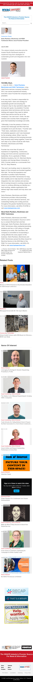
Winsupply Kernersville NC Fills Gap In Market (13, 311)
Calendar (10, 665)
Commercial (3, 333)
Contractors (4, 36)
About (9, 667)
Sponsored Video (5, 496)
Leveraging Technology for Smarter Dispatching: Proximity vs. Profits (15, 370)
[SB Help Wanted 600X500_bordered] (16, 613)
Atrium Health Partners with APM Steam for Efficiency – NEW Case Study (16, 336)
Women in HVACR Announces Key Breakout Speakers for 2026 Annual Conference (16, 285)
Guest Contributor (6, 394)
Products (3, 669)
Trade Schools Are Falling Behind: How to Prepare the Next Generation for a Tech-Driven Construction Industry (16, 423)
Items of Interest (5, 368)
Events (2, 282)
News (2, 667)
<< (8, 252)
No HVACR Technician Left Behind (11, 576)
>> (24, 250)
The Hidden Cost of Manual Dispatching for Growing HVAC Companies (16, 397)
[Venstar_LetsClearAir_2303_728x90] (16, 647)
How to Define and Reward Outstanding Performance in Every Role (12, 449)
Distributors (3, 308)
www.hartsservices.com (12, 208)
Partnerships (10, 333)
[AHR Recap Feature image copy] (16, 594)
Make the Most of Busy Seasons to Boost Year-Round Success (14, 525)
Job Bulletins (13, 672)
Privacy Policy (28, 672)
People (10, 36)
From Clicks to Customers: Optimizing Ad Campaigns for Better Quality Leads (13, 551)
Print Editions (5, 672)
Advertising (20, 672)
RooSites (17, 679)
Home (2, 665)
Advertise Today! (6, 474)
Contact (9, 669)
